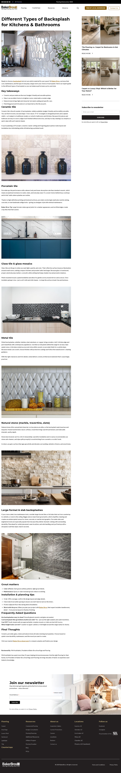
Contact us (53, 744)
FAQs (27, 751)
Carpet (3, 726)
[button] (24, 8)
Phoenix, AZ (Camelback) (82, 744)
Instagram (102, 729)
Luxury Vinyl (5, 733)
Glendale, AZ (78, 729)
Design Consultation (32, 729)
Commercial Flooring (32, 726)
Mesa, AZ (78, 737)
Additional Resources (32, 737)
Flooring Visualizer (31, 744)
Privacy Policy (104, 122)
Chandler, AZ (79, 740)
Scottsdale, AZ (79, 733)
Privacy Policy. (33, 709)
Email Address (14, 695)
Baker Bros (56, 81)
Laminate (4, 740)
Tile (2, 744)
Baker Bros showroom (21, 641)
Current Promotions (56, 729)
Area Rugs (4, 729)
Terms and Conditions (98, 765)
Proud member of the (105, 734)
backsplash (17, 81)
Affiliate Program (31, 740)
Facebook (102, 726)
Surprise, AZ (78, 726)
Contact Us (114, 8)
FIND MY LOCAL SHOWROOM (95, 8)
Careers (52, 733)
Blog (27, 747)
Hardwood (4, 737)
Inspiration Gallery (55, 726)
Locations (53, 737)
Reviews (52, 740)
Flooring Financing (31, 733)
